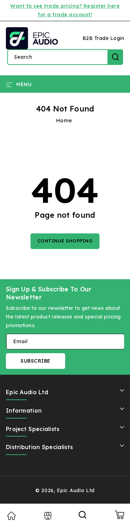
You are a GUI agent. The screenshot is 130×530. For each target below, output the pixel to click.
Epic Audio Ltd (76, 490)
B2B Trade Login (103, 38)
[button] (19, 84)
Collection (47, 516)
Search (115, 57)
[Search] (83, 517)
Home (64, 120)
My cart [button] (119, 515)
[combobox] (65, 57)
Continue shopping (65, 240)
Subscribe (35, 361)
